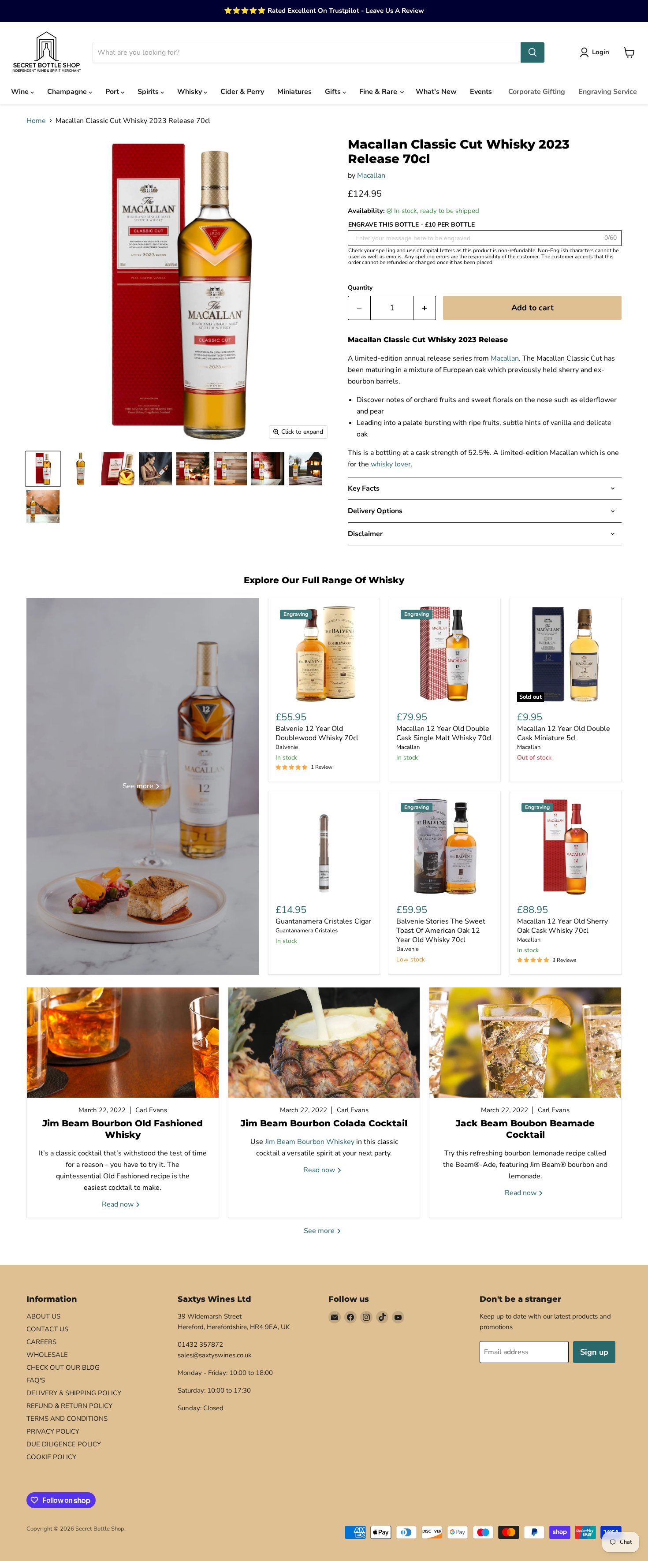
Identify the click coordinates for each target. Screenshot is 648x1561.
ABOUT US (43, 1316)
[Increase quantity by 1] (424, 308)
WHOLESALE (47, 1354)
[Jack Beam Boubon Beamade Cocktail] (525, 1042)
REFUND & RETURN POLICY (69, 1405)
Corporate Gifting (536, 92)
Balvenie (287, 747)
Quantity (360, 287)
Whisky (190, 92)
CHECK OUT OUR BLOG (63, 1367)
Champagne (68, 92)
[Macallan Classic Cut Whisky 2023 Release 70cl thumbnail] (267, 468)
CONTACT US (47, 1329)
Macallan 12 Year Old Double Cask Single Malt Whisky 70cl (444, 733)
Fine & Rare (379, 92)
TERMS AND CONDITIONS (67, 1418)
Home (36, 121)
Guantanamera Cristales (307, 931)
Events (481, 92)
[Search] (532, 52)
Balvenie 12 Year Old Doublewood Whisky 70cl (317, 733)
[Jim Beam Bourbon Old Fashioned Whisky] (123, 1042)
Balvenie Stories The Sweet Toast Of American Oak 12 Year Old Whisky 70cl (440, 930)
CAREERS (41, 1341)
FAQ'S (35, 1380)
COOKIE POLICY (51, 1457)
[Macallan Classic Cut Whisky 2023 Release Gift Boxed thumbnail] (43, 468)
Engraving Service (607, 92)
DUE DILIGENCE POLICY (63, 1444)
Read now (118, 1204)
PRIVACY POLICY (52, 1431)
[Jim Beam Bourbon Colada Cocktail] (324, 1042)
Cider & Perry (242, 92)
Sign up (594, 1352)
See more (320, 1231)
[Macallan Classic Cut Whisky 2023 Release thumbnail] (80, 468)
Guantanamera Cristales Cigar (323, 921)
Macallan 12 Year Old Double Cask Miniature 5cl (563, 733)
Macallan (371, 175)
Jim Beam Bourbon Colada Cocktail (324, 1123)
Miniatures (294, 92)
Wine (20, 92)
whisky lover (391, 464)
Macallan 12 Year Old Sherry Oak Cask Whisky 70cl (562, 925)
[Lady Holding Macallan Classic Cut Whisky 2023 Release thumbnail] (155, 468)
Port (113, 92)
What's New (436, 92)
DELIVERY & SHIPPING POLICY (73, 1393)
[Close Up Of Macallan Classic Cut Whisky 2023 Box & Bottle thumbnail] (118, 468)
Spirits (149, 92)
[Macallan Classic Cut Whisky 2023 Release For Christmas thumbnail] (192, 468)
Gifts (334, 92)
